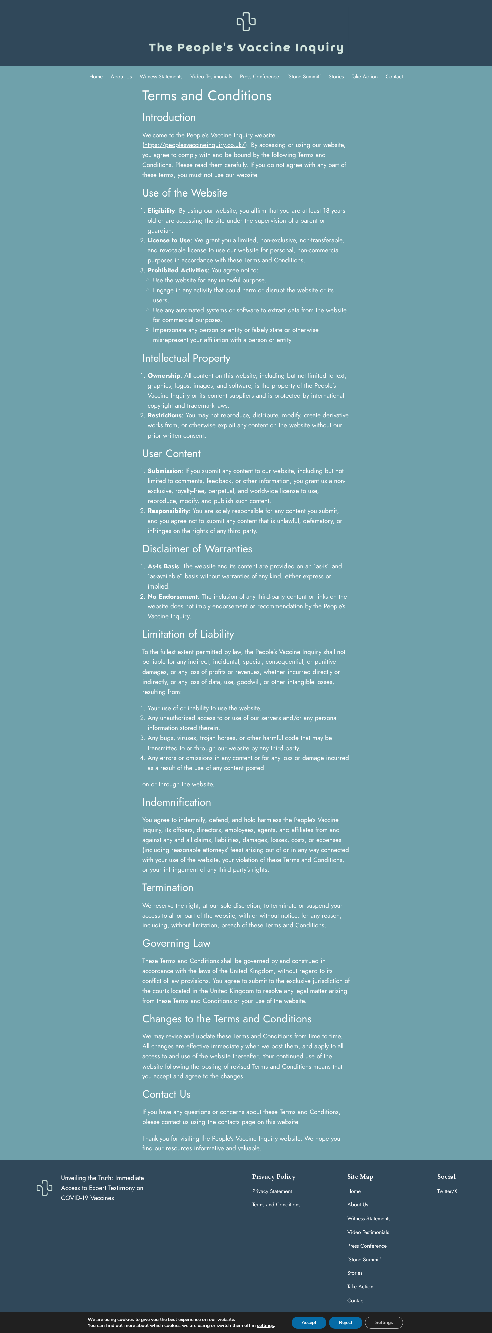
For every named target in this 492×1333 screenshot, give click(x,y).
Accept (309, 1322)
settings (265, 1326)
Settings (384, 1322)
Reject (345, 1322)
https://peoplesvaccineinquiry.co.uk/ (194, 144)
